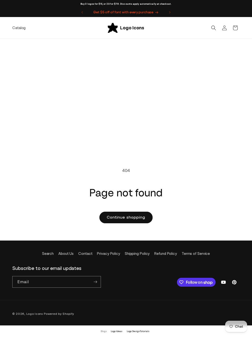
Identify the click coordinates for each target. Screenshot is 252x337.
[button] (213, 27)
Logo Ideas (116, 331)
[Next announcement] (169, 12)
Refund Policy (165, 253)
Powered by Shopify (59, 314)
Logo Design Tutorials (138, 331)
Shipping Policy (137, 253)
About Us (66, 253)
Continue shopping (126, 217)
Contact (85, 253)
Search (48, 253)
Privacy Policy (108, 253)
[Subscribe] (95, 282)
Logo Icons (34, 314)
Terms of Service (196, 253)
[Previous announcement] (82, 12)
